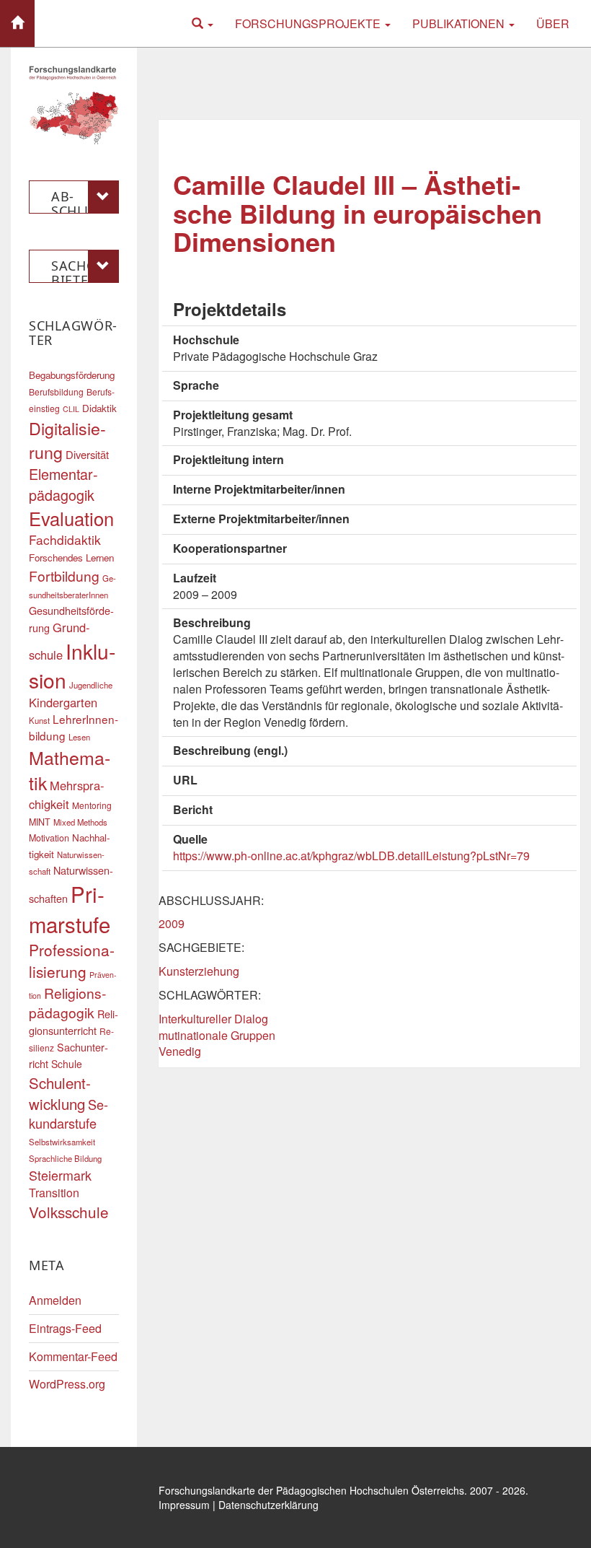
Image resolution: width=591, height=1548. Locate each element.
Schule (66, 1064)
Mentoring (92, 805)
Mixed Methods (80, 822)
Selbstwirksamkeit (62, 1141)
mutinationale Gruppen (217, 1035)
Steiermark (60, 1175)
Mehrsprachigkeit (67, 795)
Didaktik (99, 408)
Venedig (180, 1051)
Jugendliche (90, 685)
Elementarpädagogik (63, 483)
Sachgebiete (79, 270)
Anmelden (55, 1300)
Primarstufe (69, 908)
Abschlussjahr (82, 201)
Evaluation (71, 518)
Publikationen (459, 23)
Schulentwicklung (60, 1093)
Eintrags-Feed (65, 1328)
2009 (172, 923)
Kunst (39, 720)
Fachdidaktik (65, 539)
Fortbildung (64, 575)
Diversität (87, 454)
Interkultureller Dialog (213, 1018)
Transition (54, 1192)
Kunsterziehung (199, 971)
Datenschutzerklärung (268, 1504)
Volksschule (69, 1212)
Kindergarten (63, 702)
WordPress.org (67, 1384)
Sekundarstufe (68, 1113)
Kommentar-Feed (73, 1356)
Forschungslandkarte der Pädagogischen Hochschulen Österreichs (311, 1490)
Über (552, 23)
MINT (39, 821)
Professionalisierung (72, 960)
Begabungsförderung (72, 375)
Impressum (184, 1504)
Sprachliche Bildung (65, 1158)
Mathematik (69, 770)
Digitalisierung (67, 440)
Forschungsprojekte (309, 23)
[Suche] (202, 23)
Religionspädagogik (67, 1003)
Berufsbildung (56, 391)
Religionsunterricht (73, 1022)
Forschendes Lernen (71, 557)
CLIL (71, 408)
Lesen (79, 737)
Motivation (49, 837)
